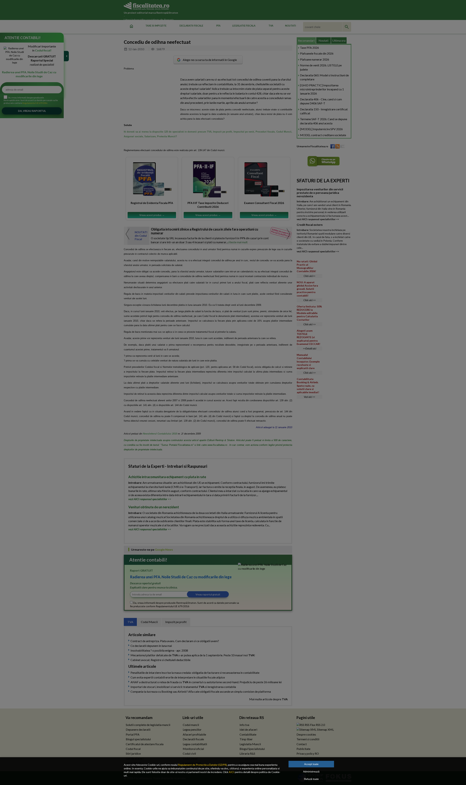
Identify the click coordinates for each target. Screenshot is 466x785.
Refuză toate (311, 779)
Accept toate (311, 764)
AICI (231, 772)
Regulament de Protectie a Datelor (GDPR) (202, 764)
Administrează (311, 771)
